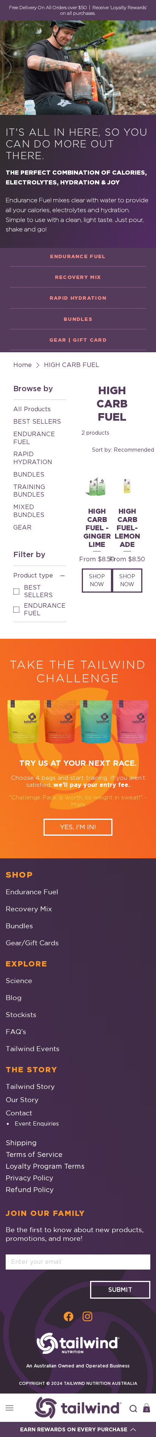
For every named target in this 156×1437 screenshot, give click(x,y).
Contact (19, 1112)
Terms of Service (34, 1154)
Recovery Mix (29, 908)
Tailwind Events (32, 1048)
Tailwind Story (30, 1086)
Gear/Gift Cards (32, 942)
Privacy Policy (29, 1178)
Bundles (19, 925)
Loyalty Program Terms (45, 1166)
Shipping (21, 1143)
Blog (14, 997)
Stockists (21, 1014)
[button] (133, 1408)
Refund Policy (30, 1190)
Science (19, 980)
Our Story (22, 1099)
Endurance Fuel (32, 891)
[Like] (68, 1315)
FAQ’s (16, 1031)
